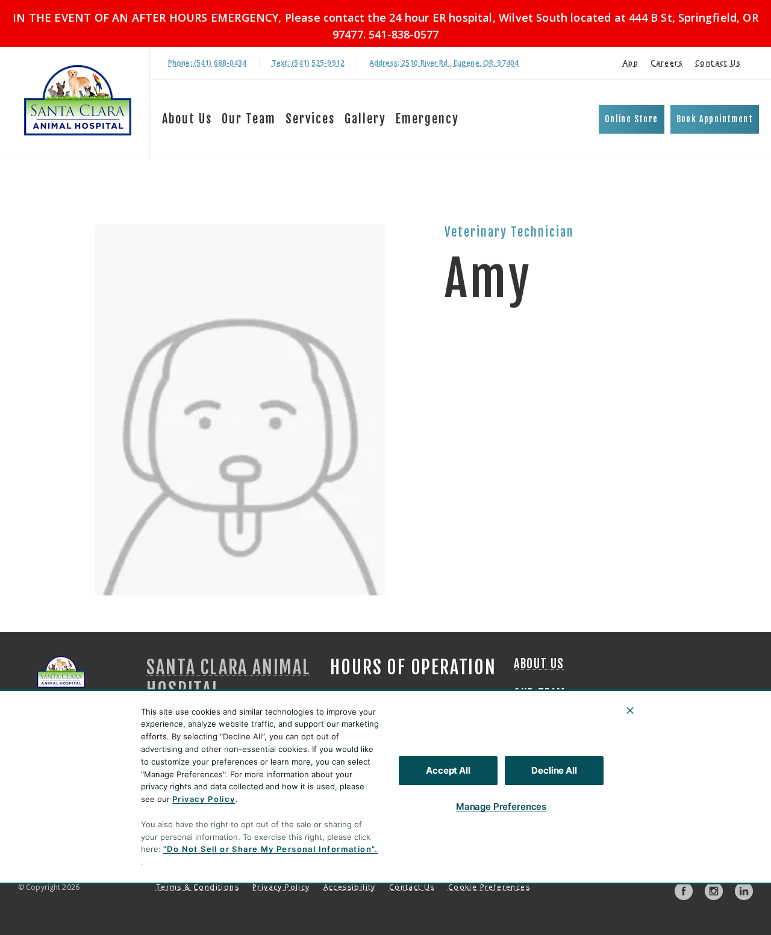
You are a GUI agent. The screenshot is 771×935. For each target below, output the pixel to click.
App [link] (630, 63)
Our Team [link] (249, 118)
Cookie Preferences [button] (489, 887)
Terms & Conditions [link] (197, 887)
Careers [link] (667, 63)
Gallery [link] (365, 118)
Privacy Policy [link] (281, 887)
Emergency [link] (427, 118)
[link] (77, 100)
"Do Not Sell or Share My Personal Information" (269, 849)
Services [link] (310, 118)
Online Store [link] (631, 119)
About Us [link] (187, 118)
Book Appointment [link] (714, 119)
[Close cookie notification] (630, 710)
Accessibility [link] (349, 887)
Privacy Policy (204, 799)
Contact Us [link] (718, 63)
